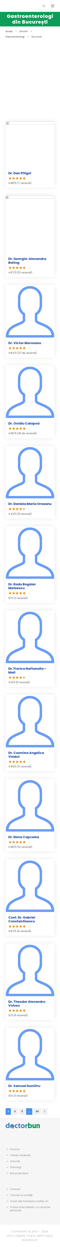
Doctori (15, 1149)
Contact (15, 1189)
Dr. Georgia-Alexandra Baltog (27, 261)
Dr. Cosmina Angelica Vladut (26, 755)
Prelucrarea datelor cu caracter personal (30, 1208)
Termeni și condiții (21, 1195)
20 (37, 1111)
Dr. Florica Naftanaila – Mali (27, 670)
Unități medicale (20, 1155)
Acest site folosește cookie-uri (29, 1201)
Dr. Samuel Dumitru (24, 1086)
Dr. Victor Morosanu (24, 343)
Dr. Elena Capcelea (23, 837)
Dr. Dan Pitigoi (19, 173)
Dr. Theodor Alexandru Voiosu (26, 1003)
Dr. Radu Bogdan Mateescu (22, 586)
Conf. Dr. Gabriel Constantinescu (21, 919)
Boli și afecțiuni (19, 1173)
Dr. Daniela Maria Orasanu (30, 504)
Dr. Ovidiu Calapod (24, 423)
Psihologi (15, 1167)
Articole (15, 1161)
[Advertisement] (30, 70)
